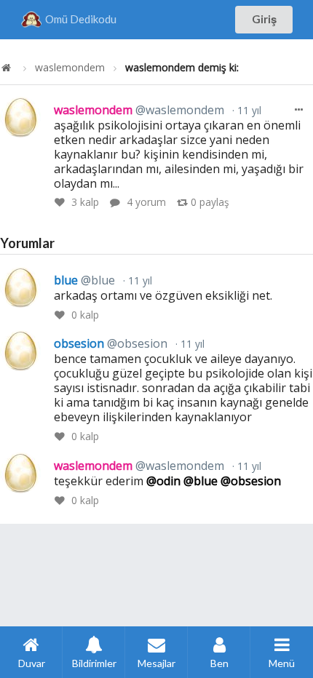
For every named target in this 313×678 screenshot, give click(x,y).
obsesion (110, 343)
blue (84, 280)
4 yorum (146, 202)
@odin (163, 481)
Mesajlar (156, 663)
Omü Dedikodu (80, 18)
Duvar (31, 663)
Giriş (264, 18)
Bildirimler (94, 663)
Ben (219, 663)
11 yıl (247, 110)
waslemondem (70, 68)
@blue (200, 481)
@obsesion (251, 481)
